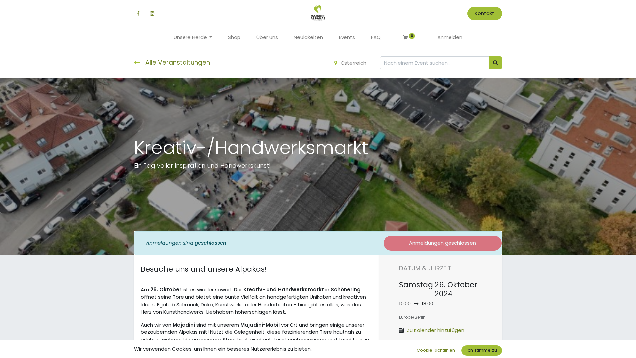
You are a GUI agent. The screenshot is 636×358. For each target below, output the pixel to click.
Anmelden (449, 37)
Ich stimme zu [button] (482, 350)
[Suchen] (495, 62)
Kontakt (484, 13)
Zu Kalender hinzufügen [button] (435, 330)
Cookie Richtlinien (436, 350)
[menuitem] (234, 37)
